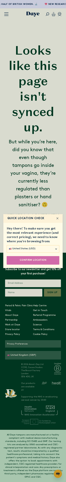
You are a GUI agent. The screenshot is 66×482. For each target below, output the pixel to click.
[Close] (58, 218)
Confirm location (33, 260)
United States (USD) (24, 248)
